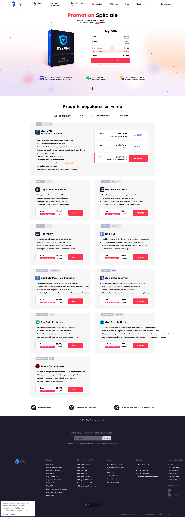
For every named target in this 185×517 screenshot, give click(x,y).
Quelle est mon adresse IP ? (115, 468)
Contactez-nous (173, 467)
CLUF (170, 514)
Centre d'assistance (143, 464)
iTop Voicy (50, 474)
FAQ (137, 467)
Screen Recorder (113, 482)
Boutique (141, 4)
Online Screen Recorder (54, 492)
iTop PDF (49, 486)
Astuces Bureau (113, 476)
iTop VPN (49, 464)
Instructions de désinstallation (147, 477)
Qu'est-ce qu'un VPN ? (115, 464)
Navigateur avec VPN (85, 483)
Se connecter (166, 4)
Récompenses (173, 474)
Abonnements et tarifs (54, 495)
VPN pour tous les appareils (87, 486)
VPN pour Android (84, 477)
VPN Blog (110, 473)
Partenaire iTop (173, 477)
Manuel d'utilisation (143, 470)
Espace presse (173, 470)
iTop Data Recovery (53, 480)
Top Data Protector (53, 483)
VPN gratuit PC (82, 470)
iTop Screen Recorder (54, 467)
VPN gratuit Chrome (84, 480)
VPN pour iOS (82, 474)
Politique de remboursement (128, 514)
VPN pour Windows (84, 464)
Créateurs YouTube (174, 480)
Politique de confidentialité (153, 514)
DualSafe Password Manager (57, 489)
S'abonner (106, 438)
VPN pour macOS (83, 467)
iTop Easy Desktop (53, 470)
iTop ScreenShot (52, 477)
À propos (171, 464)
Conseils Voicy (112, 479)
